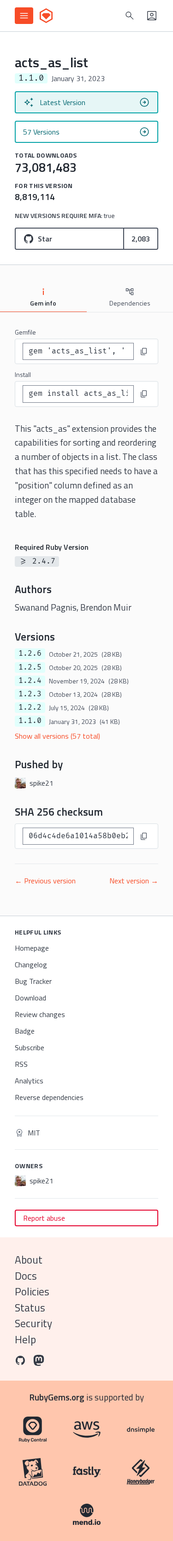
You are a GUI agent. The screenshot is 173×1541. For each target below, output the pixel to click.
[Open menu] (24, 15)
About (28, 1260)
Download (30, 997)
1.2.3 (30, 694)
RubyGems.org (57, 1397)
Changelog (31, 964)
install (23, 374)
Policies (32, 1291)
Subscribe (29, 1047)
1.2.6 (30, 653)
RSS (21, 1064)
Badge (25, 1030)
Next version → (133, 880)
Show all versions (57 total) (57, 735)
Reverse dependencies (49, 1097)
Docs (26, 1276)
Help (25, 1339)
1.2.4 (30, 680)
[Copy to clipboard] (143, 351)
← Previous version (45, 880)
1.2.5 (30, 667)
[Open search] (129, 15)
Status (30, 1308)
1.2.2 (30, 707)
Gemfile (25, 332)
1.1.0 (30, 720)
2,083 (140, 238)
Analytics (29, 1080)
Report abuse (44, 1217)
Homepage (32, 947)
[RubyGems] (46, 15)
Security (33, 1323)
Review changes (40, 1014)
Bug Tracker (33, 981)
